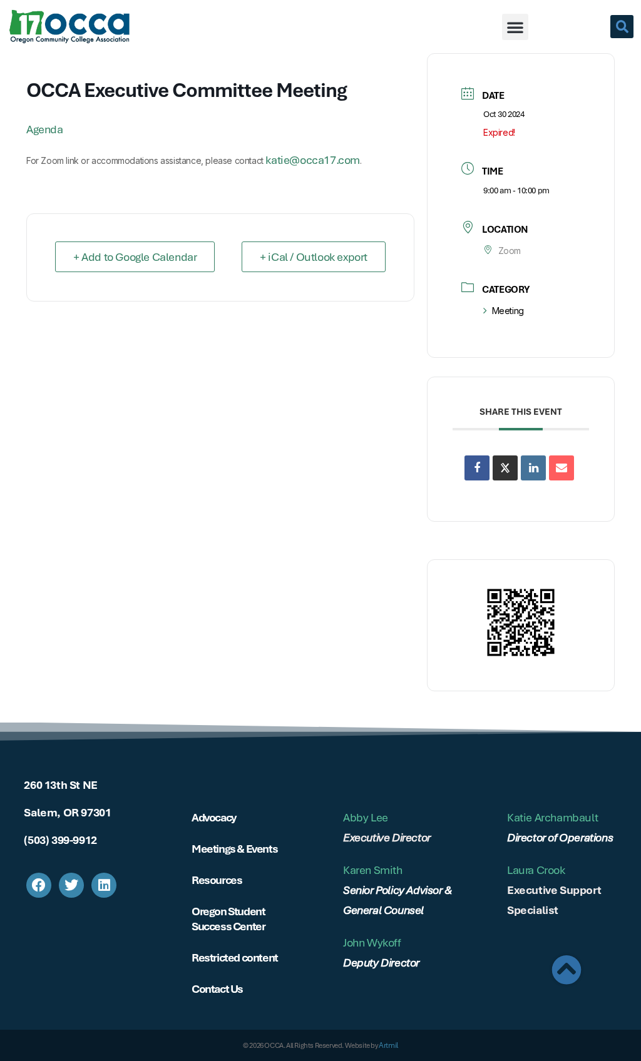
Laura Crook (536, 870)
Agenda (44, 129)
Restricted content (235, 957)
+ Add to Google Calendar (135, 257)
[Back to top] (566, 970)
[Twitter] (71, 885)
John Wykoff (372, 942)
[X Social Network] (505, 467)
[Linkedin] (533, 467)
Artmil (388, 1045)
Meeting (508, 310)
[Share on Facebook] (477, 467)
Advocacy (214, 817)
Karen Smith (373, 870)
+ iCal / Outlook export (313, 257)
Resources (217, 880)
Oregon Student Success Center (228, 918)
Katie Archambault (552, 817)
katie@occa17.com (312, 160)
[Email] (561, 467)
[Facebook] (38, 885)
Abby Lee (365, 817)
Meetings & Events (234, 848)
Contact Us (217, 989)
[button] (515, 27)
